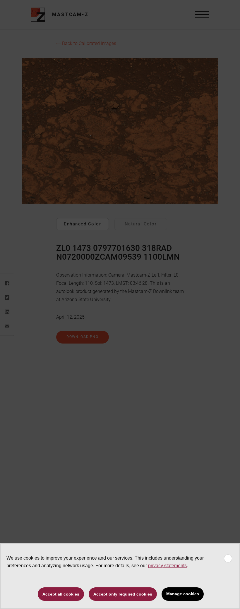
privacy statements (167, 565)
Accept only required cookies (122, 594)
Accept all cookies (60, 594)
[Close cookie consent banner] (228, 558)
